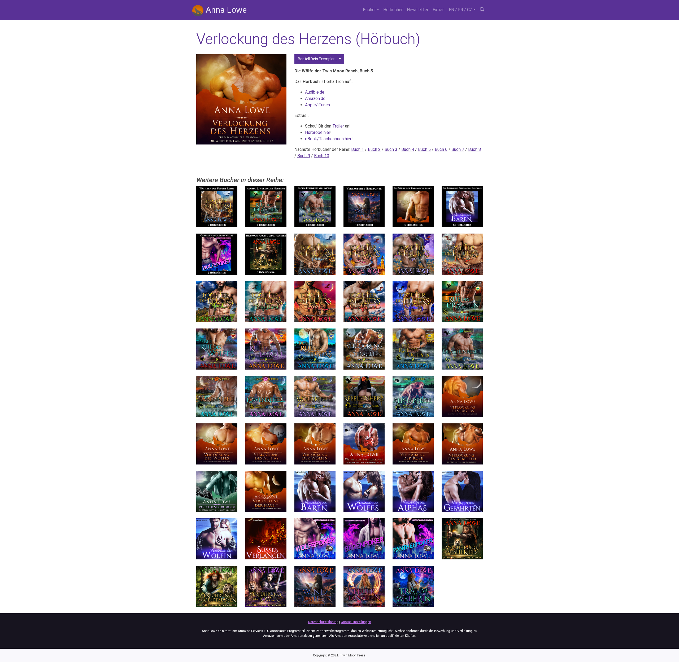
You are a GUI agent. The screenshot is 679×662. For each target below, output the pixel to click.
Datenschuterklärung (323, 622)
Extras (439, 9)
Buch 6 (441, 149)
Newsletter (417, 9)
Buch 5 (424, 149)
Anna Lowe (225, 10)
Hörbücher (393, 9)
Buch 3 (391, 149)
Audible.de (314, 92)
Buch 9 (303, 155)
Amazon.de (315, 98)
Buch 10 (321, 155)
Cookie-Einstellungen (356, 622)
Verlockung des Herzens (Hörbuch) (308, 39)
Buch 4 (407, 149)
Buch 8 (474, 149)
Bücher (369, 9)
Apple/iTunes (317, 104)
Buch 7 (457, 149)
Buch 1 (357, 149)
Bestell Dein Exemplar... (318, 59)
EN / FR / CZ (460, 9)
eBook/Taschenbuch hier (328, 138)
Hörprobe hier (317, 132)
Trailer (338, 126)
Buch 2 (374, 149)
